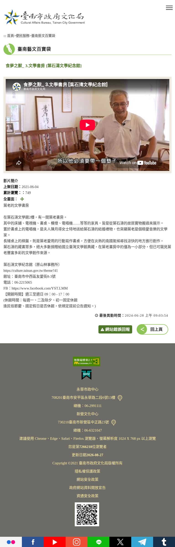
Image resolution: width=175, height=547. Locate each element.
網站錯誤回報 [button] (117, 329)
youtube (55, 542)
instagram (77, 542)
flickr (11, 542)
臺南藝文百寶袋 (43, 36)
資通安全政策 (87, 496)
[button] (169, 8)
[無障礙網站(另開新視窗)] (87, 361)
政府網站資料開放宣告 (87, 488)
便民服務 (22, 36)
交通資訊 (120, 398)
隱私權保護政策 (87, 471)
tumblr (164, 542)
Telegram (142, 542)
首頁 (10, 36)
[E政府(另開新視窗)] (87, 374)
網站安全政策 (87, 479)
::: (4, 36)
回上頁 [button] (156, 329)
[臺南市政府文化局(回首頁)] (44, 17)
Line (98, 542)
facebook (33, 542)
